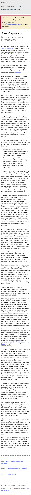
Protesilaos (4, 2)
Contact (8, 6)
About (3, 6)
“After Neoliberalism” (7, 48)
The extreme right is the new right (17, 468)
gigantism (18, 72)
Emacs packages (16, 6)
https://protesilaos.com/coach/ (12, 24)
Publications (5, 9)
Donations (13, 9)
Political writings (11, 474)
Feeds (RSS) (20, 9)
